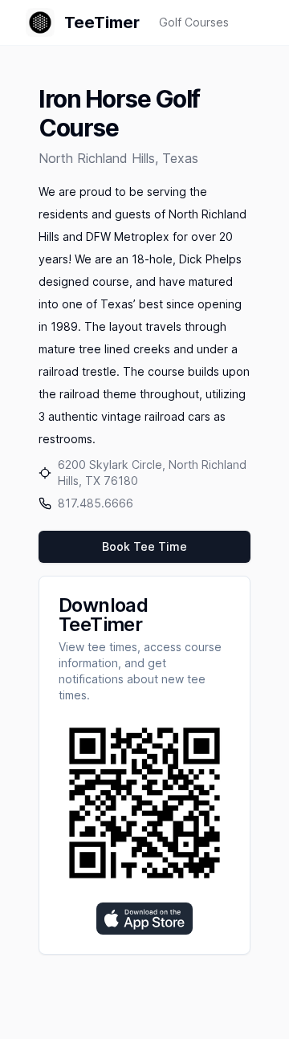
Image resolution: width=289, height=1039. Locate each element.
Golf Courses (194, 22)
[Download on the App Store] (144, 919)
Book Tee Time (144, 546)
